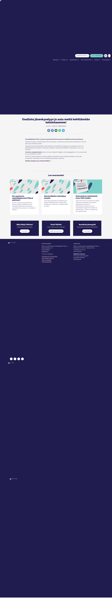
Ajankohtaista (74, 60)
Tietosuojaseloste (47, 262)
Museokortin (70, 152)
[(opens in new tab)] (15, 419)
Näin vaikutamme (86, 60)
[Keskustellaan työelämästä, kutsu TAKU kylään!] (87, 187)
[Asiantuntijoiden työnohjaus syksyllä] (56, 187)
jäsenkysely (62, 126)
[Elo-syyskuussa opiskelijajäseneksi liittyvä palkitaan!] (24, 187)
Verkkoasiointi (82, 55)
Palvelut (64, 60)
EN (105, 55)
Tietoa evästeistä (46, 260)
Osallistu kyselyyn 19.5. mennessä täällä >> (38, 161)
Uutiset (14, 181)
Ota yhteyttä (105, 60)
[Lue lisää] (18, 209)
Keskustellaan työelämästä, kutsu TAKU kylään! (87, 197)
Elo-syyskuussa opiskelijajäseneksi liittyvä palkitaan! (22, 198)
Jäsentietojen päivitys (48, 258)
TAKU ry (54, 126)
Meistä (96, 60)
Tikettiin (60, 152)
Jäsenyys (55, 60)
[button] (88, 55)
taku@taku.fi (45, 251)
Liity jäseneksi (97, 55)
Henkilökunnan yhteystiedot (49, 256)
